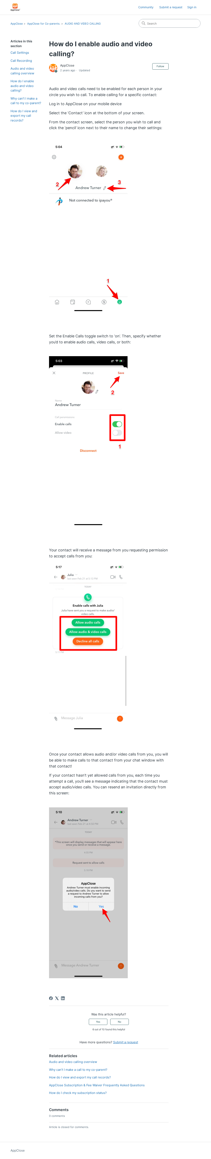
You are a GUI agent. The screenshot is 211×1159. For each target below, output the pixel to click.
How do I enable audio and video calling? (22, 85)
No (119, 1021)
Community (146, 7)
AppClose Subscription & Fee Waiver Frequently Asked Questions (97, 1085)
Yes (98, 1021)
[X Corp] (57, 998)
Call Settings (20, 53)
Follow (160, 66)
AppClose (17, 23)
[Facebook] (51, 998)
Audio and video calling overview (22, 71)
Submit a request (170, 7)
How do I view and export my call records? (24, 115)
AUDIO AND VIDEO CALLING (83, 23)
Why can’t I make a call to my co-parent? (26, 100)
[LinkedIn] (63, 998)
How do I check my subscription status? (78, 1093)
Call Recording (21, 61)
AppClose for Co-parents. (43, 23)
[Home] (15, 7)
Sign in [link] (191, 7)
